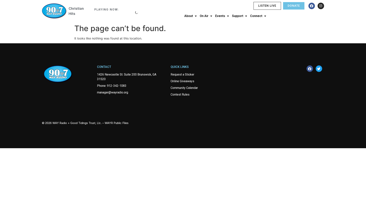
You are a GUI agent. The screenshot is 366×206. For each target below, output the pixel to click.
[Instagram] (321, 6)
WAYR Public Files (116, 123)
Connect (256, 16)
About (188, 16)
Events (220, 16)
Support (237, 16)
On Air (204, 16)
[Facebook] (311, 6)
